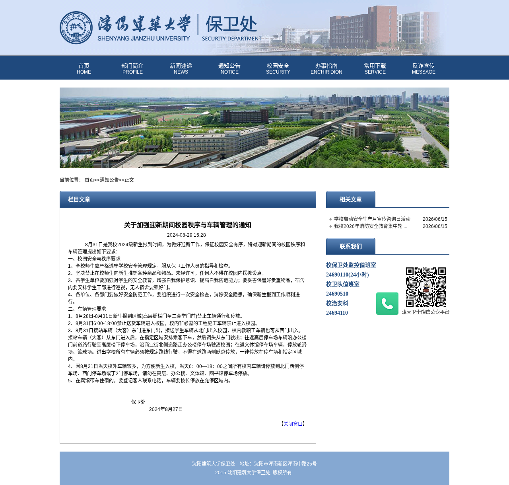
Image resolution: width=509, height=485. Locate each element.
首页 (84, 69)
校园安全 (278, 69)
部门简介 (132, 69)
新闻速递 (181, 69)
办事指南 (326, 69)
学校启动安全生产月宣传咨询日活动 (372, 219)
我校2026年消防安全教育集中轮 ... (370, 226)
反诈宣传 (423, 69)
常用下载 (375, 69)
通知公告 (229, 69)
